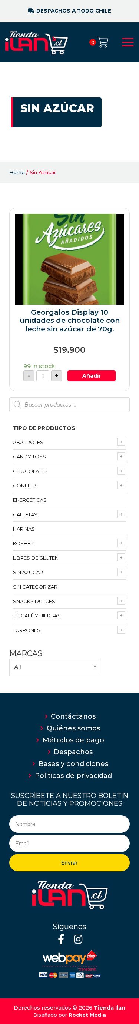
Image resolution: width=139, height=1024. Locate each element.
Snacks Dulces (34, 601)
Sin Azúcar (28, 572)
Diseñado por (69, 1015)
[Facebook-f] (61, 939)
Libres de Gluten (36, 558)
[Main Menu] (128, 42)
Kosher (23, 543)
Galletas (25, 514)
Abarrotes (28, 442)
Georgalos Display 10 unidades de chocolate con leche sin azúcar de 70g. (70, 321)
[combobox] (54, 667)
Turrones (26, 630)
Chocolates (30, 471)
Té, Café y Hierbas (37, 616)
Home (17, 172)
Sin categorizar (35, 587)
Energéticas (30, 500)
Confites (25, 485)
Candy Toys (29, 457)
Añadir (91, 375)
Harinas (24, 529)
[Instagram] (78, 939)
